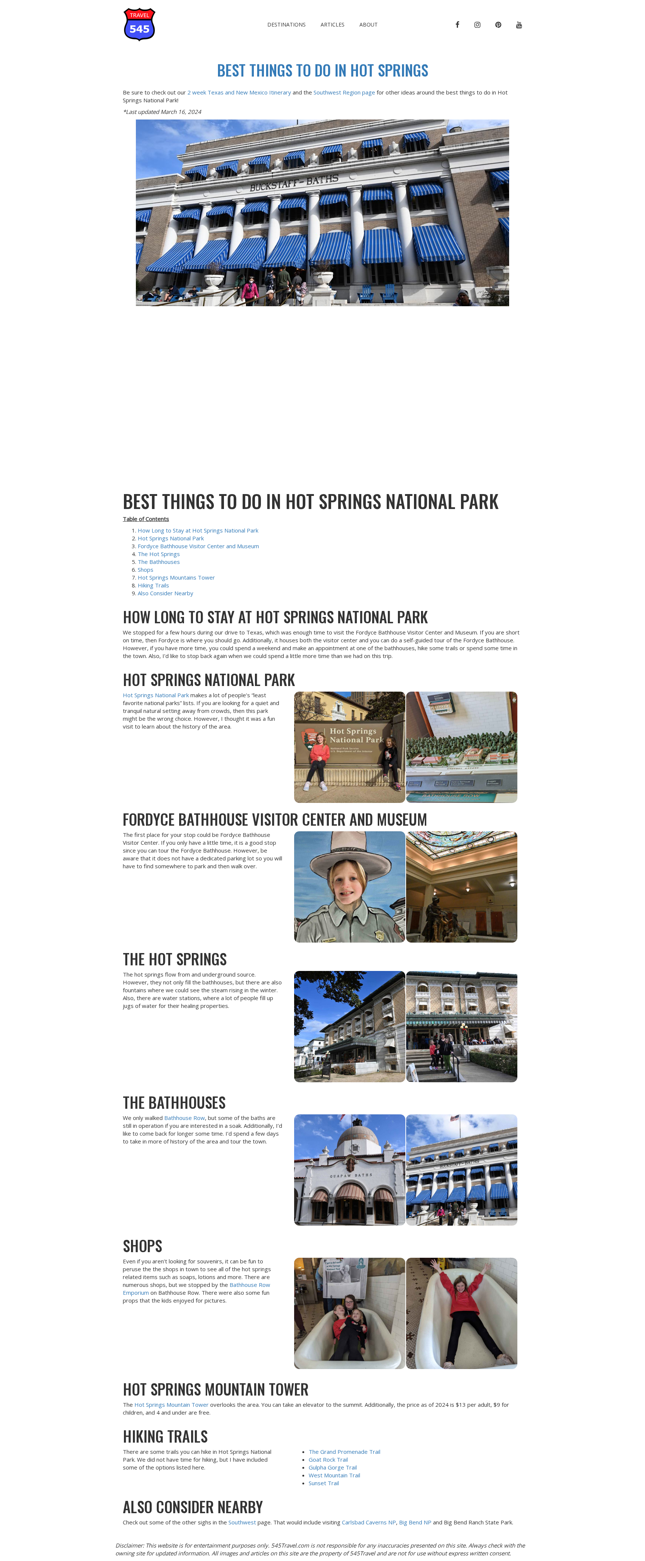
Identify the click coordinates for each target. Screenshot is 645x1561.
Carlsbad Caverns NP (369, 1522)
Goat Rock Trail (328, 1459)
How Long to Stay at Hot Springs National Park (198, 530)
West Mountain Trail (334, 1475)
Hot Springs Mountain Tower (171, 1404)
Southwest (243, 1522)
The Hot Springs (159, 554)
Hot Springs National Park (171, 538)
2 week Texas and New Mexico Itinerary (239, 92)
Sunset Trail (324, 1483)
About (368, 24)
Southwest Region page (344, 92)
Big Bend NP (415, 1522)
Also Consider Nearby (165, 593)
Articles (333, 24)
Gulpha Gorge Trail (333, 1467)
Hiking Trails (153, 585)
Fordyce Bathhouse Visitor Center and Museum (198, 546)
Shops (145, 569)
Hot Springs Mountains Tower (176, 577)
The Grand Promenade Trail (344, 1451)
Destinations (286, 24)
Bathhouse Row (184, 1117)
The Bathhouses (159, 561)
